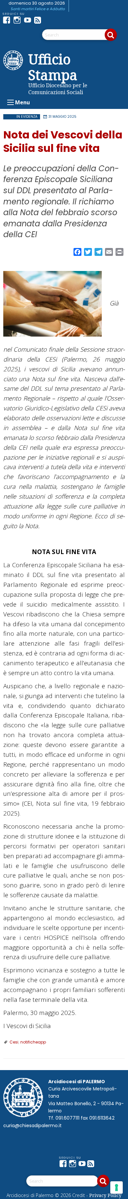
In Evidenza (26, 116)
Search (110, 35)
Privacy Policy (105, 1195)
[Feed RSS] (39, 20)
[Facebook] (8, 20)
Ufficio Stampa (52, 67)
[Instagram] (18, 20)
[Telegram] (50, 20)
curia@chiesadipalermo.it (32, 1125)
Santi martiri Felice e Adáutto (38, 8)
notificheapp (33, 1042)
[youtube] (29, 20)
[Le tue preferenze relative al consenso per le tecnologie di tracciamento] (116, 1187)
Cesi (14, 1042)
